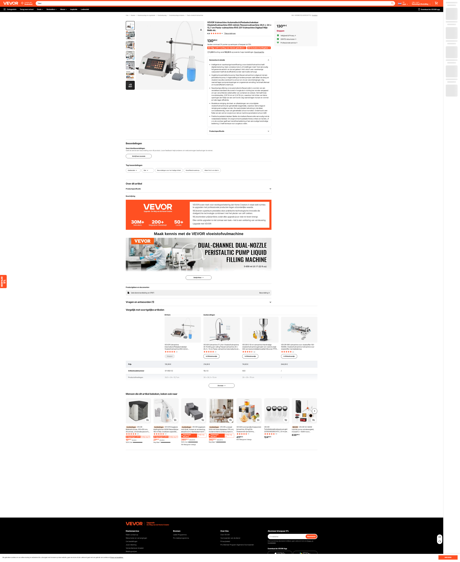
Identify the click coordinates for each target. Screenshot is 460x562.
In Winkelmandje (211, 356)
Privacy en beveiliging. (116, 557)
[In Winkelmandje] (147, 420)
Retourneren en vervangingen (136, 538)
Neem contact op (132, 535)
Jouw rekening (131, 545)
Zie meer (221, 385)
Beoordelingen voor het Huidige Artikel (169, 170)
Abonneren (311, 536)
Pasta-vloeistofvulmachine (195, 15)
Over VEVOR (225, 535)
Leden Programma (180, 535)
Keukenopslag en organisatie (146, 15)
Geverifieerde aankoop (192, 170)
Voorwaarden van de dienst (230, 538)
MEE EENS (448, 557)
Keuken (133, 15)
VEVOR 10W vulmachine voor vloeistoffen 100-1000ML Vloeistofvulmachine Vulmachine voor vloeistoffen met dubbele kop (297, 347)
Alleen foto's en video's (211, 170)
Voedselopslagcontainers (176, 15)
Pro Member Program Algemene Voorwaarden (237, 545)
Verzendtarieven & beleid (135, 548)
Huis (127, 15)
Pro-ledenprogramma (181, 538)
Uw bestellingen (131, 541)
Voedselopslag (162, 15)
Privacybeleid (225, 541)
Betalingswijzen (131, 551)
